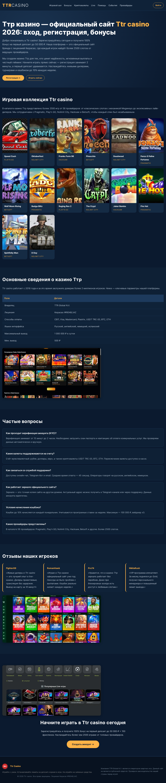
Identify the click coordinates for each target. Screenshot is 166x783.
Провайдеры (126, 5)
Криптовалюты (81, 5)
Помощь (102, 5)
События (113, 5)
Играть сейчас (35, 78)
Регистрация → (13, 78)
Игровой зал (55, 5)
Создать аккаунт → (83, 744)
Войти (158, 5)
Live (93, 5)
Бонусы (68, 5)
